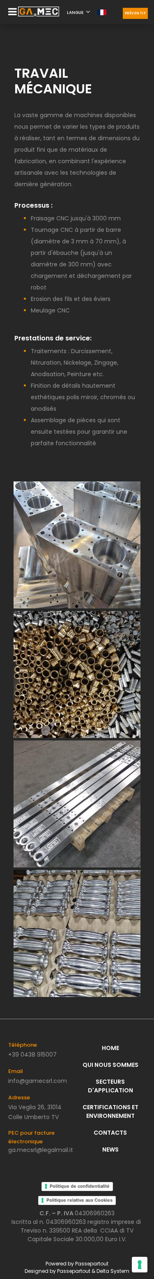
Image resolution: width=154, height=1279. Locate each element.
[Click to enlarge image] (77, 544)
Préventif (135, 13)
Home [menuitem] (110, 1048)
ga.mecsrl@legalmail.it (40, 1150)
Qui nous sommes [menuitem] (110, 1065)
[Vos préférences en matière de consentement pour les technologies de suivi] (139, 1264)
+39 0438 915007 (32, 1054)
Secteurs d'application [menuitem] (110, 1086)
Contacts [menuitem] (110, 1133)
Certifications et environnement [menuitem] (110, 1111)
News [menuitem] (110, 1149)
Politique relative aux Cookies (79, 1200)
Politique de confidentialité (80, 1186)
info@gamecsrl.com (37, 1081)
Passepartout (91, 1263)
